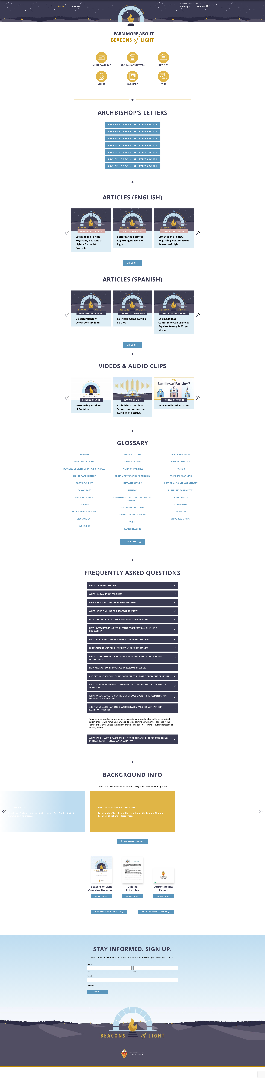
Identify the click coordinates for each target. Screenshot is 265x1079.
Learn (61, 6)
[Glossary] (132, 76)
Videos (101, 83)
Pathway (184, 6)
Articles (163, 65)
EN (197, 3)
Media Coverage (101, 65)
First (88, 972)
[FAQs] (163, 76)
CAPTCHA (91, 985)
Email (89, 976)
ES (200, 3)
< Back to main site (186, 3)
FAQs (163, 83)
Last (134, 972)
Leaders (76, 6)
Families (200, 6)
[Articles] (163, 57)
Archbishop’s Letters (133, 65)
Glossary (132, 83)
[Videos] (101, 76)
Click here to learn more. (120, 815)
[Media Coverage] (101, 57)
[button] (207, 6)
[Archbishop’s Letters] (132, 57)
